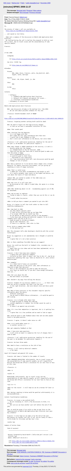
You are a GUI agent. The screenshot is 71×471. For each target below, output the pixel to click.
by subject (44, 461)
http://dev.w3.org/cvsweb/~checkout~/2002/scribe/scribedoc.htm (33, 441)
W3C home (6, 3)
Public (23, 3)
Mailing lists (15, 3)
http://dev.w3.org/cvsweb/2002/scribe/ (25, 442)
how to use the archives (18, 463)
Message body (21, 10)
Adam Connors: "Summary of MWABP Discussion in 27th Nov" (39, 456)
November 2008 (45, 3)
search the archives (32, 463)
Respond (29, 10)
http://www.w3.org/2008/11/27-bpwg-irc (25, 65)
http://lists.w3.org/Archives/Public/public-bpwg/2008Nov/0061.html (34, 59)
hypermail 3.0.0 (27, 466)
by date (31, 461)
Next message (24, 12)
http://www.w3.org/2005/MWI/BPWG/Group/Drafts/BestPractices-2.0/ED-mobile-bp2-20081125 (34, 118)
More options (37, 10)
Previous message (35, 12)
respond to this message (22, 459)
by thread (37, 461)
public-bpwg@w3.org (32, 3)
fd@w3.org (23, 17)
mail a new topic (36, 459)
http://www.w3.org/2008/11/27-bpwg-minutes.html (22, 30)
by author (51, 461)
